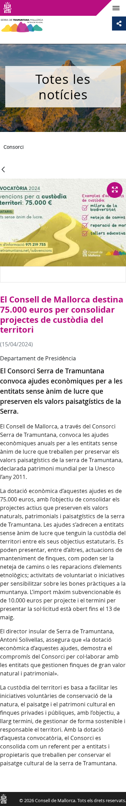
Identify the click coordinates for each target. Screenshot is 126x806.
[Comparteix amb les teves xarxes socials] (119, 23)
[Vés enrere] (3, 170)
